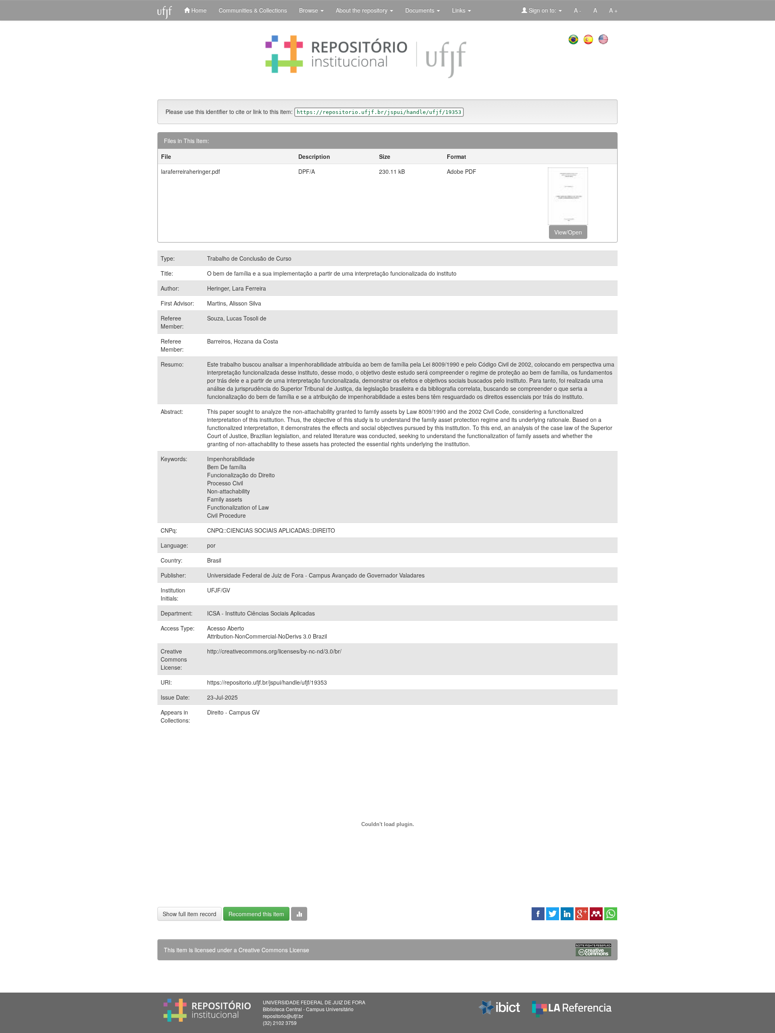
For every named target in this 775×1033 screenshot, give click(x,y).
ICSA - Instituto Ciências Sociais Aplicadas (261, 613)
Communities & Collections (253, 10)
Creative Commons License (274, 950)
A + (613, 10)
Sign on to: (542, 10)
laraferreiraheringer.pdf (190, 171)
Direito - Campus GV (233, 712)
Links (459, 10)
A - (577, 10)
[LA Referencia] (572, 1007)
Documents (420, 10)
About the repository (362, 10)
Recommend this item (256, 914)
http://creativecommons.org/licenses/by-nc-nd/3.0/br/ (274, 651)
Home (198, 10)
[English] (604, 38)
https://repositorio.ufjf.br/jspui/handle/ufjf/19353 (267, 682)
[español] (589, 38)
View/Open (568, 232)
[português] (574, 38)
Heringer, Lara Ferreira (236, 288)
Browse (309, 10)
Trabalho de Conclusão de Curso (249, 258)
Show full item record (189, 914)
